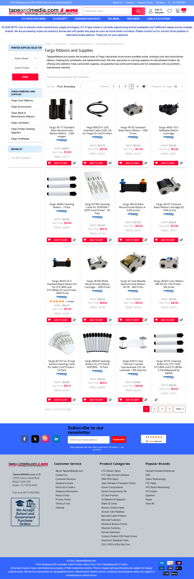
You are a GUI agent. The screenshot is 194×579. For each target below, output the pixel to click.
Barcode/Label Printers (113, 515)
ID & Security (60, 19)
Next (179, 408)
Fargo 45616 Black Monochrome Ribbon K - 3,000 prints (133, 207)
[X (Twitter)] (35, 439)
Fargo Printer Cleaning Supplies (23, 131)
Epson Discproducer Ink (114, 491)
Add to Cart (61, 163)
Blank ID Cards (109, 503)
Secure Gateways (110, 532)
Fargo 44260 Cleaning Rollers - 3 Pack (61, 206)
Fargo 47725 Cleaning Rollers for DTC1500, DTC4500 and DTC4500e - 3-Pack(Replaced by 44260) (168, 367)
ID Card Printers (109, 495)
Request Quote (145, 2)
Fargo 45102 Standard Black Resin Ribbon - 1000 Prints (133, 130)
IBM (148, 475)
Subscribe (119, 439)
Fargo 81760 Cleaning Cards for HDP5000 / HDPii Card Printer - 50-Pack (97, 209)
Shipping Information (67, 491)
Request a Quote (64, 483)
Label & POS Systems (158, 19)
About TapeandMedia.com (69, 470)
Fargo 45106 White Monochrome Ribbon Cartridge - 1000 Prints (97, 284)
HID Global (151, 491)
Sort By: (51, 86)
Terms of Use (63, 503)
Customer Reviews (66, 479)
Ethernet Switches (111, 528)
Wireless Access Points (114, 524)
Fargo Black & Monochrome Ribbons (23, 114)
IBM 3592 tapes (110, 479)
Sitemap (60, 507)
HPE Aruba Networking (158, 487)
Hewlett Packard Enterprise (160, 470)
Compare (74, 163)
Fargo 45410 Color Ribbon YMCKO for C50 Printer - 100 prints (169, 284)
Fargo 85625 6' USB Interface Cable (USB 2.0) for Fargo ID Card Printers (97, 130)
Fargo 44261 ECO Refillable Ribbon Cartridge (168, 130)
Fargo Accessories (21, 106)
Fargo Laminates (20, 122)
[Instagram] (46, 439)
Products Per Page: (161, 86)
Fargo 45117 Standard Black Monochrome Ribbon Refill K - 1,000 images (61, 132)
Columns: (105, 86)
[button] (28, 512)
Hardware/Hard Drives (87, 19)
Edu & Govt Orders (65, 487)
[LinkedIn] (56, 439)
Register (159, 12)
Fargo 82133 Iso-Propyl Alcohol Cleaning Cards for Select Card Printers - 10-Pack (62, 365)
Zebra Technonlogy (156, 479)
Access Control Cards (112, 507)
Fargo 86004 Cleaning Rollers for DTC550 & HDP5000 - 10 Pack (97, 364)
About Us (117, 2)
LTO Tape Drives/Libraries (115, 475)
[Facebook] (24, 439)
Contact (130, 2)
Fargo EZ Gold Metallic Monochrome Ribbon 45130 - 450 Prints (133, 284)
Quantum (150, 495)
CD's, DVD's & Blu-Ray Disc (115, 544)
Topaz (149, 499)
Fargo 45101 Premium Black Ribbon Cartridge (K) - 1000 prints (169, 207)
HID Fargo (151, 483)
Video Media (133, 19)
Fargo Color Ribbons (22, 100)
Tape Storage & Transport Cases (118, 483)
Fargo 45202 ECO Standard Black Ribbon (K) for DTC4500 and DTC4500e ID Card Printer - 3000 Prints (62, 287)
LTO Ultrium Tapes (111, 470)
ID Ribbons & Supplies (113, 499)
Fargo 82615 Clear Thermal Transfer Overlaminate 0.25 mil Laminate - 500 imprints (133, 365)
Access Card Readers (112, 511)
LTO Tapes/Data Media (34, 19)
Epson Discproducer (112, 487)
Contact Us (61, 475)
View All (150, 503)
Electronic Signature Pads (115, 540)
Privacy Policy (63, 499)
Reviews (160, 2)
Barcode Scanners (111, 519)
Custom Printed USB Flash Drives (119, 536)
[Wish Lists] (171, 11)
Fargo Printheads (20, 138)
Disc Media (113, 19)
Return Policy (63, 495)
